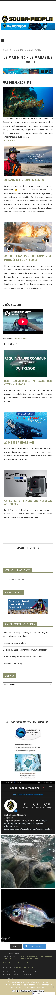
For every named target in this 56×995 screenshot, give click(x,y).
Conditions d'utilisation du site (32, 991)
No (17, 991)
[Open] (28, 753)
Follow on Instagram (36, 946)
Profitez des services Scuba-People (16, 963)
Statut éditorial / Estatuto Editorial (26, 958)
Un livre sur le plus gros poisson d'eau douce (22, 656)
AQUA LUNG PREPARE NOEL (19, 442)
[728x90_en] (28, 70)
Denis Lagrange (21, 338)
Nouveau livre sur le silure (14, 643)
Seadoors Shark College (13, 663)
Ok (13, 991)
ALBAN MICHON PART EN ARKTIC (24, 180)
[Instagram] (51, 776)
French (38, 993)
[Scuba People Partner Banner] (28, 601)
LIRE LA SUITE (9, 140)
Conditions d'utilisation (29, 956)
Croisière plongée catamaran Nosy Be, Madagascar (25, 650)
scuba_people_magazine (13, 729)
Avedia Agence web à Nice (26, 967)
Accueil (5, 50)
